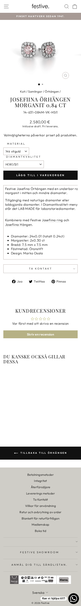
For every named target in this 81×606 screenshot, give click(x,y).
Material (16, 143)
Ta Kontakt (40, 499)
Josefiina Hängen (18, 224)
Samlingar (35, 91)
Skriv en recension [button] (40, 334)
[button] (14, 10)
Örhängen (52, 91)
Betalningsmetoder (40, 475)
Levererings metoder (40, 493)
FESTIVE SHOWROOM (39, 552)
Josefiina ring (52, 220)
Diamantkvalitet (23, 156)
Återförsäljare (40, 487)
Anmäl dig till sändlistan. (39, 564)
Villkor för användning (40, 506)
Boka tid (40, 531)
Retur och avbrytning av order (40, 512)
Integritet (40, 481)
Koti (23, 91)
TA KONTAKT (40, 268)
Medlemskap (40, 524)
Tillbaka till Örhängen (43, 452)
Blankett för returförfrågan (40, 518)
